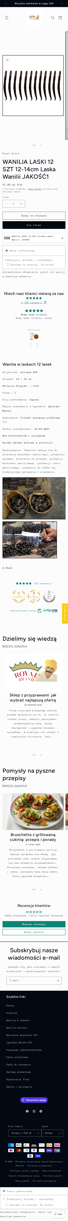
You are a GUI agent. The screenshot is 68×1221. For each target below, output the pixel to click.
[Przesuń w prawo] (41, 145)
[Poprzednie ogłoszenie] (6, 3)
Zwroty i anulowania (19, 1087)
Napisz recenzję (34, 924)
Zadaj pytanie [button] (34, 932)
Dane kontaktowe (52, 1171)
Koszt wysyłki (35, 189)
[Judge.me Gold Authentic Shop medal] (18, 596)
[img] (34, 298)
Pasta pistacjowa (17, 1057)
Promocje (11, 1013)
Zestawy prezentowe (18, 1072)
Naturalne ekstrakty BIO (22, 1035)
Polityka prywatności (40, 1166)
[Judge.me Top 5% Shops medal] (49, 596)
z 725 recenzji (32, 302)
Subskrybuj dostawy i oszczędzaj (30, 1199)
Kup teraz (34, 225)
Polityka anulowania (44, 1181)
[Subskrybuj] (58, 980)
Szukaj (10, 1005)
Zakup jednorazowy (19, 1191)
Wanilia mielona (16, 1027)
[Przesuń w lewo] (26, 145)
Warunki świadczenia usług (24, 1176)
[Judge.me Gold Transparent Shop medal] (34, 596)
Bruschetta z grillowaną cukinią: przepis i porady (33, 837)
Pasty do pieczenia (18, 1064)
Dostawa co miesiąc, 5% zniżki (31, 1205)
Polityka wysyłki (53, 1176)
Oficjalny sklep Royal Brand (31, 1162)
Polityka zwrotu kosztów (25, 1171)
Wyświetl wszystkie (15, 646)
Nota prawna (22, 1181)
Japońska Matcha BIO (19, 1042)
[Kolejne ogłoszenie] (62, 3)
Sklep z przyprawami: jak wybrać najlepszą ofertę (33, 697)
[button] (6, 17)
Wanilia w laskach (18, 1020)
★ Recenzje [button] (65, 613)
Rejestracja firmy (18, 1079)
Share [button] (9, 568)
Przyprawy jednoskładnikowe (24, 1050)
